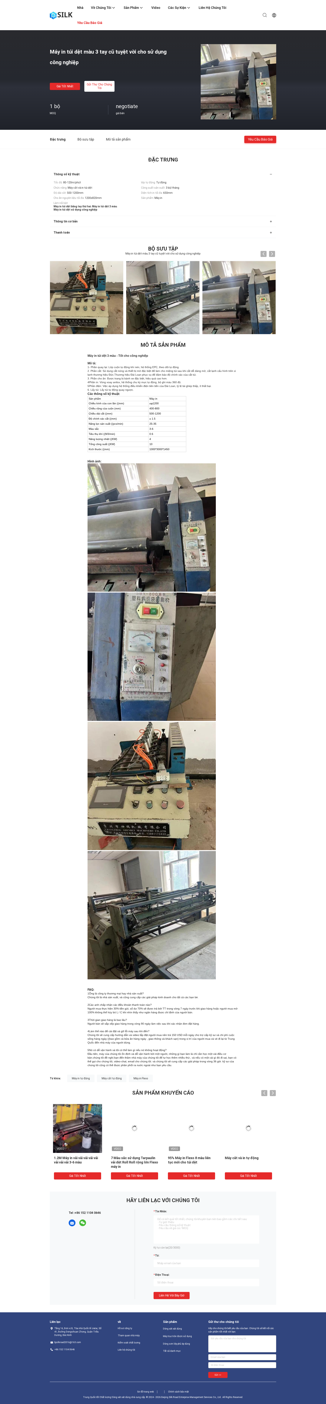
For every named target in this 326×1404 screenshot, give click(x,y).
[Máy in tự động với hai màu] (134, 1128)
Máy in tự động (81, 1078)
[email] (72, 1222)
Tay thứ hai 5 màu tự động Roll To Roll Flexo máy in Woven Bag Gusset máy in (74, 1162)
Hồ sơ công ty (125, 1328)
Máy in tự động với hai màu (131, 1158)
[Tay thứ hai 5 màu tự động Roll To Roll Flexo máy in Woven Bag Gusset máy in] (77, 1128)
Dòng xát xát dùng (172, 1328)
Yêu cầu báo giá (260, 139)
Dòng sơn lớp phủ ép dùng (176, 1343)
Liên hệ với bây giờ (171, 1295)
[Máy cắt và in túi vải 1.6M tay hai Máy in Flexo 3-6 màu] (248, 1128)
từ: (157, 1255)
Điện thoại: (162, 1274)
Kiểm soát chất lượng (129, 1342)
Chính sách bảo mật (178, 1391)
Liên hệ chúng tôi (126, 1350)
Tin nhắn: (161, 1211)
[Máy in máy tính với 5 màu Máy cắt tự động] (191, 1128)
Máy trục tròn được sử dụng (177, 1336)
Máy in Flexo (141, 1078)
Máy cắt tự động (112, 1078)
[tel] (93, 1222)
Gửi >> (218, 1375)
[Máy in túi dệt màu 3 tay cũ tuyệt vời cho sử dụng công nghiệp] (238, 81)
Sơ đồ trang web (145, 1391)
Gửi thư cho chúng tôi (99, 86)
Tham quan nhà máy (129, 1335)
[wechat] (82, 1222)
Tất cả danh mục (172, 1351)
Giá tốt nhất (65, 86)
